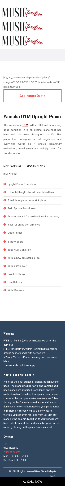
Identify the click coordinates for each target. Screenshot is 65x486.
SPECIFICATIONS (36, 165)
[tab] (12, 166)
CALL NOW (34, 481)
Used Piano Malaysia (45, 471)
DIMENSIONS (10, 174)
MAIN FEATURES (12, 165)
